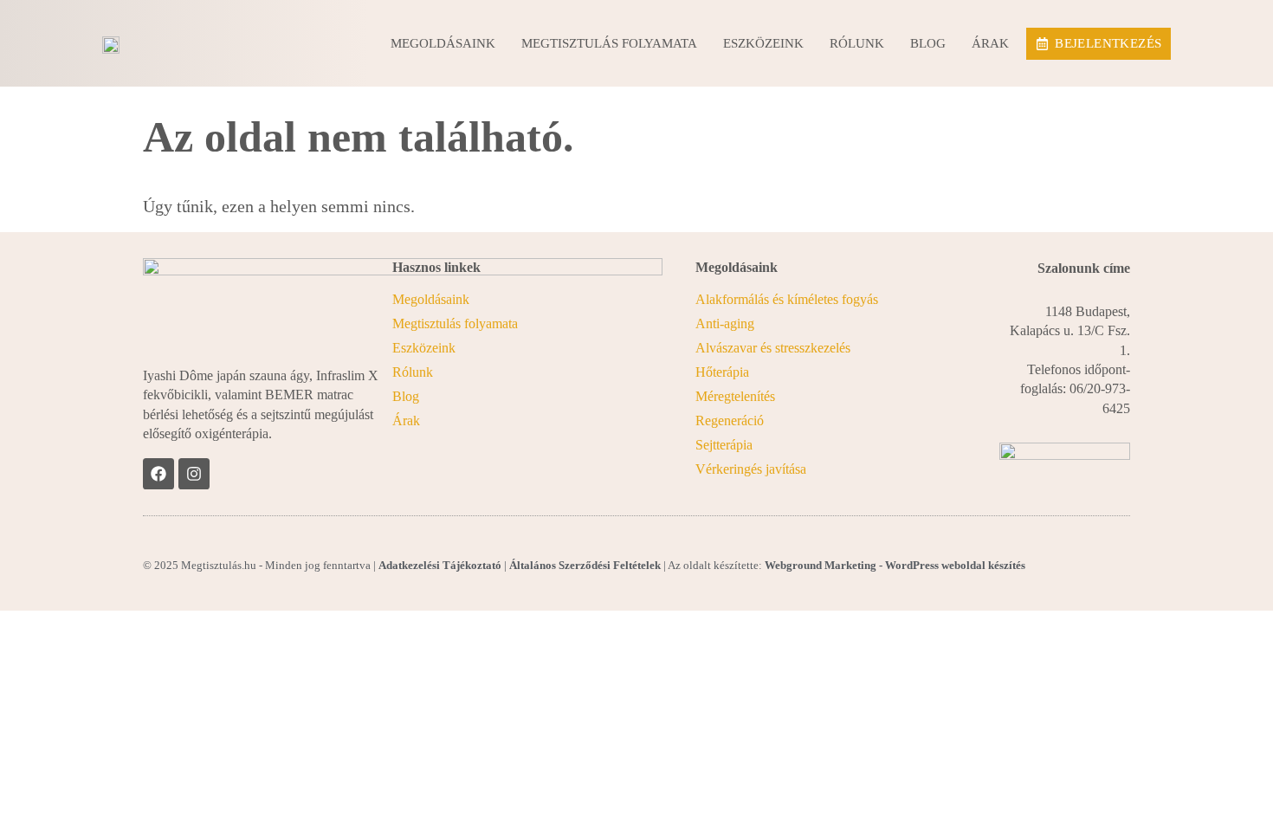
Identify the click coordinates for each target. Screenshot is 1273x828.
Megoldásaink (443, 43)
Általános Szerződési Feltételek (585, 565)
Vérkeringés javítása (750, 469)
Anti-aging (724, 323)
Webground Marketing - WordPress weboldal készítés (895, 565)
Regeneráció (729, 420)
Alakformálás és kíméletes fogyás (786, 299)
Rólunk (857, 43)
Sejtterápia (724, 444)
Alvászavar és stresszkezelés (772, 347)
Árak (990, 43)
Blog (928, 43)
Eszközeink (763, 43)
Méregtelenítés (735, 396)
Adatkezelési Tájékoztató (439, 565)
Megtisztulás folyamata (609, 43)
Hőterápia (722, 372)
